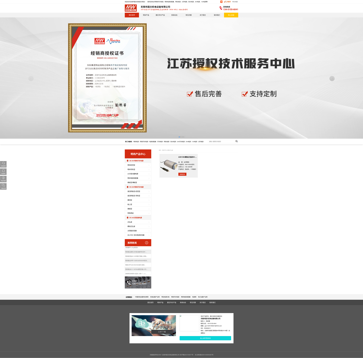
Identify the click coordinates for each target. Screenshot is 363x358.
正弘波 (130, 222)
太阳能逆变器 (132, 231)
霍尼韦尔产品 (160, 15)
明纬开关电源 (175, 297)
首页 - (160, 150)
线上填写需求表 (205, 338)
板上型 (130, 204)
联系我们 (217, 15)
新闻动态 (174, 15)
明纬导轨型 (131, 169)
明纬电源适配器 (133, 178)
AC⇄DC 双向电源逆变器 (136, 235)
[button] (332, 78)
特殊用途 (131, 213)
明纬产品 (146, 15)
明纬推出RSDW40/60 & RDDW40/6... (136, 272)
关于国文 (203, 15)
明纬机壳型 (131, 165)
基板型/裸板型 (132, 182)
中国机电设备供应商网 (141, 297)
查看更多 (182, 174)
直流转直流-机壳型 (134, 191)
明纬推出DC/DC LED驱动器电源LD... (136, 268)
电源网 (194, 297)
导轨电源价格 (165, 297)
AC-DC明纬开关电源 (136, 161)
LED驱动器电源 (133, 174)
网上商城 (231, 15)
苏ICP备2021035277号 (186, 355)
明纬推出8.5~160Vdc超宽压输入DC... (136, 259)
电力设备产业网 (202, 297)
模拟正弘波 (131, 226)
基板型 (130, 209)
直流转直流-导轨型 (134, 196)
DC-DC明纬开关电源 (136, 187)
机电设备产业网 (155, 297)
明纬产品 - (164, 150)
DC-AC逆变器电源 (135, 218)
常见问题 (189, 15)
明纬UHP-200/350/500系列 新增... (135, 255)
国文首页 (132, 15)
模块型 (130, 200)
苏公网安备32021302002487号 (204, 355)
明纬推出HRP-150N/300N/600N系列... (136, 250)
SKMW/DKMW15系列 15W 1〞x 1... (136, 264)
